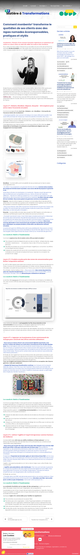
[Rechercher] (75, 27)
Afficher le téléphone (54, 535)
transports (15, 280)
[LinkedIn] (40, 539)
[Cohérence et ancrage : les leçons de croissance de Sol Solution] (67, 38)
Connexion (75, 553)
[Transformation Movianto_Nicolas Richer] (67, 77)
